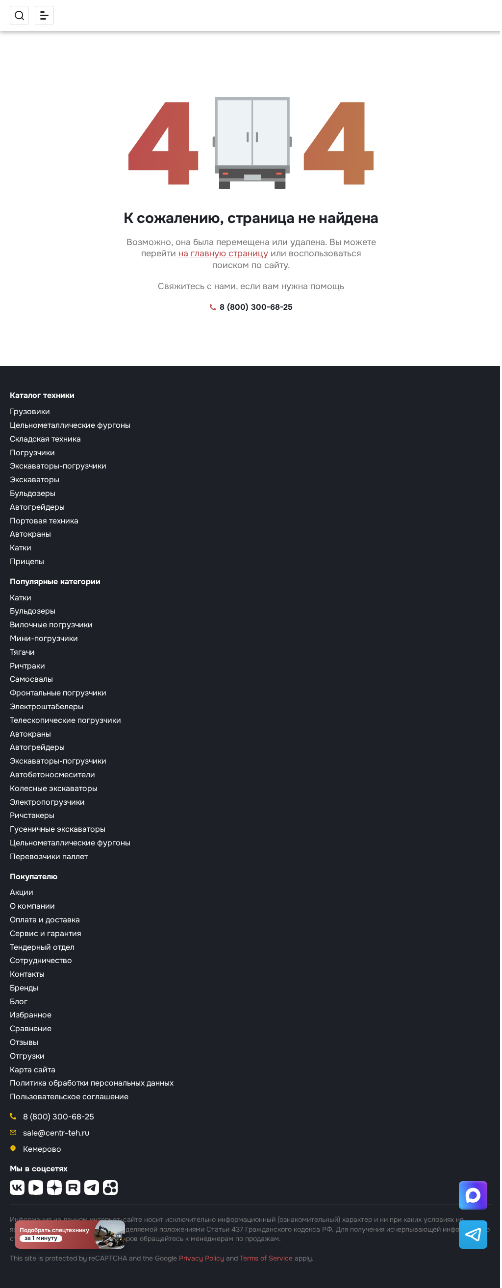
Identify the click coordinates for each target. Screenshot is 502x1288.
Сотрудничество (41, 960)
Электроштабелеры (46, 706)
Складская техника (45, 439)
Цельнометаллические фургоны (70, 425)
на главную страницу (223, 253)
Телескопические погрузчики (65, 720)
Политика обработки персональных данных (92, 1083)
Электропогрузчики (47, 802)
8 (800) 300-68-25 (256, 307)
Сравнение (30, 1028)
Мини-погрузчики (44, 638)
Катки (20, 548)
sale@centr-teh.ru (55, 1133)
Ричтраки (27, 666)
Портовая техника (44, 521)
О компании (32, 906)
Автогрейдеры (37, 507)
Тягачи (22, 652)
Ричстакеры (32, 815)
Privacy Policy (201, 1258)
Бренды (24, 988)
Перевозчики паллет (49, 856)
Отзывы (24, 1042)
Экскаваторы (34, 479)
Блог (18, 1001)
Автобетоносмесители (52, 774)
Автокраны (30, 534)
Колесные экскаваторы (54, 788)
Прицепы (27, 561)
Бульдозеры (32, 493)
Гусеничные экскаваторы (57, 829)
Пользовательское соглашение (69, 1096)
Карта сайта (32, 1070)
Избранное (30, 1015)
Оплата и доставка (45, 920)
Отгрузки (27, 1056)
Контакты (27, 974)
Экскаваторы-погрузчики (58, 466)
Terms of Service (266, 1258)
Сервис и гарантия (45, 933)
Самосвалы (31, 679)
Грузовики (30, 411)
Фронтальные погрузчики (58, 693)
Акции (21, 892)
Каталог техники (42, 395)
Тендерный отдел (42, 947)
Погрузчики (32, 452)
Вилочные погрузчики (51, 624)
